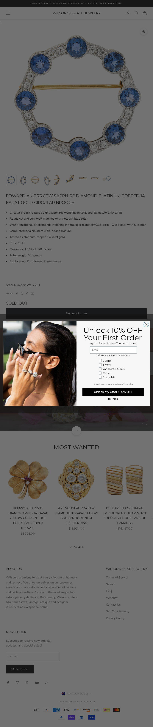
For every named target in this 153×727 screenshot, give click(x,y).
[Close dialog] (146, 324)
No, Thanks (113, 399)
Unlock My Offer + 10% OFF (113, 392)
